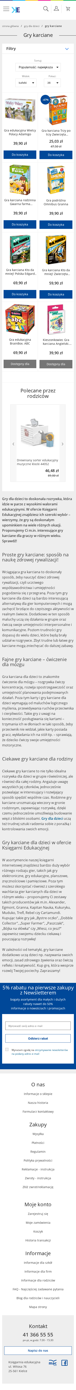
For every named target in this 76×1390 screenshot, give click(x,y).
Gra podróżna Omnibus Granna (56, 202)
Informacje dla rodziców (38, 1280)
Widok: (26, 76)
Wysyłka (38, 1134)
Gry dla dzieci (31, 26)
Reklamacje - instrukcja (38, 1169)
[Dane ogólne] (56, 8)
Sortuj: (38, 60)
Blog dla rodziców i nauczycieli (38, 1298)
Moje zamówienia (38, 1223)
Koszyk (38, 1231)
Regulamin (38, 1152)
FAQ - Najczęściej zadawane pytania (38, 1289)
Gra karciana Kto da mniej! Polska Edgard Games (20, 272)
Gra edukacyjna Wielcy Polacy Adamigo (20, 132)
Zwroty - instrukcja (38, 1178)
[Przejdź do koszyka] (68, 9)
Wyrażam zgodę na (40, 1051)
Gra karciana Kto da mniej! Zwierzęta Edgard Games (56, 272)
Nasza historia (38, 1103)
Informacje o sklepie (38, 1094)
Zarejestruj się (38, 1214)
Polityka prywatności (38, 1160)
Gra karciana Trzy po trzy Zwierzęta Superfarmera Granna (56, 132)
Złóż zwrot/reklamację (38, 1187)
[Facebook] (64, 1363)
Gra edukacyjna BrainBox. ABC (20, 341)
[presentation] (13, 443)
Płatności (38, 1143)
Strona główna (10, 26)
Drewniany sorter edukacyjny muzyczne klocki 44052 (37, 462)
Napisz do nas (38, 1350)
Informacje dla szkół (38, 1263)
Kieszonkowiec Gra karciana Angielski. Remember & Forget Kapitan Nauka (56, 342)
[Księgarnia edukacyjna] (53, 1363)
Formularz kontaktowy (38, 1112)
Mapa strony (38, 1307)
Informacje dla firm (38, 1271)
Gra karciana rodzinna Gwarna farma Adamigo (20, 202)
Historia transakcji (38, 1240)
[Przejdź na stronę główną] (15, 10)
